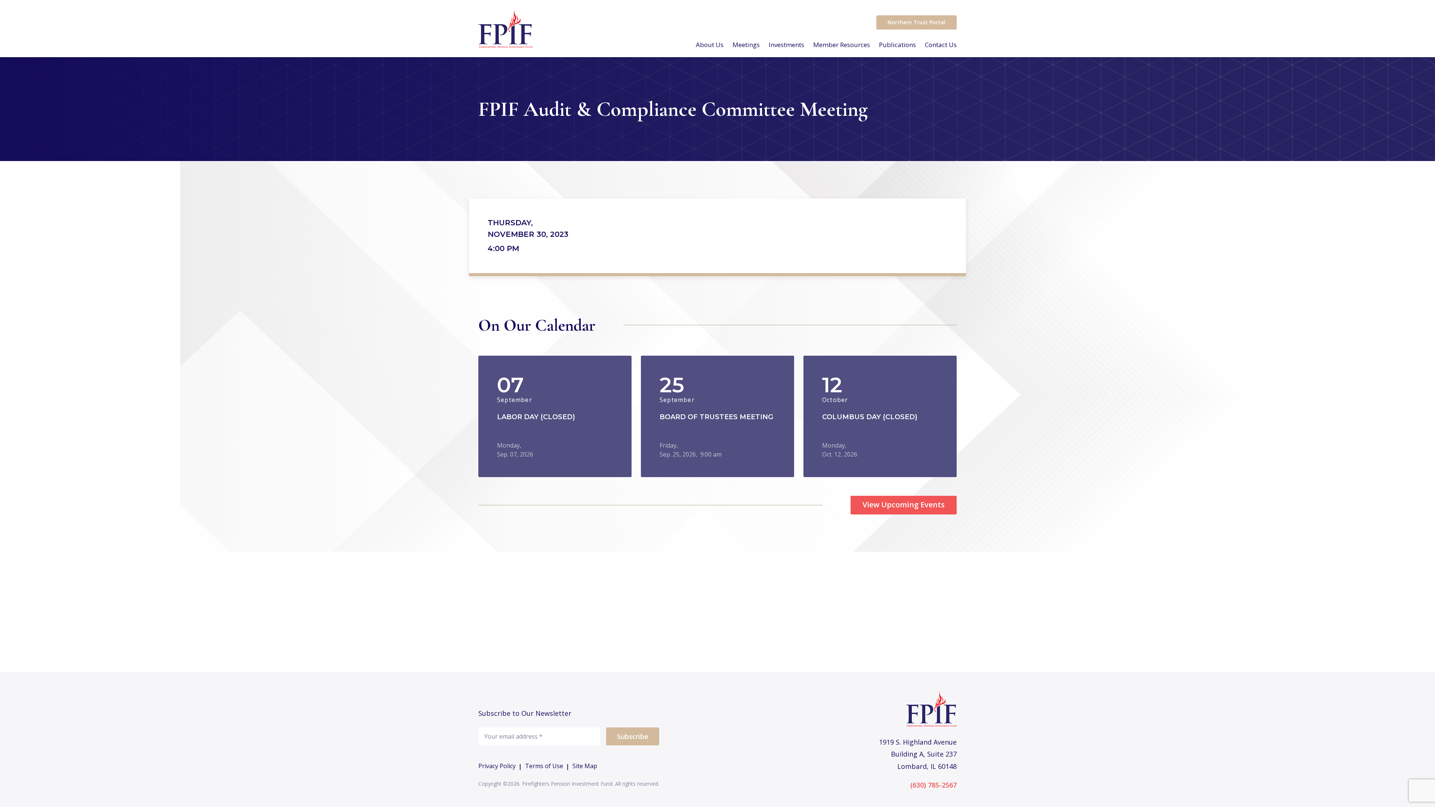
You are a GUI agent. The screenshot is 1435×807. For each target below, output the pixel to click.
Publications (897, 44)
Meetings (746, 44)
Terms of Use (544, 766)
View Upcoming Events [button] (903, 505)
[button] (555, 416)
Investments (786, 44)
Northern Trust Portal (916, 22)
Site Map (585, 766)
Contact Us (941, 44)
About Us (709, 44)
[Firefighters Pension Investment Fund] (505, 28)
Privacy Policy (497, 766)
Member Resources (841, 44)
